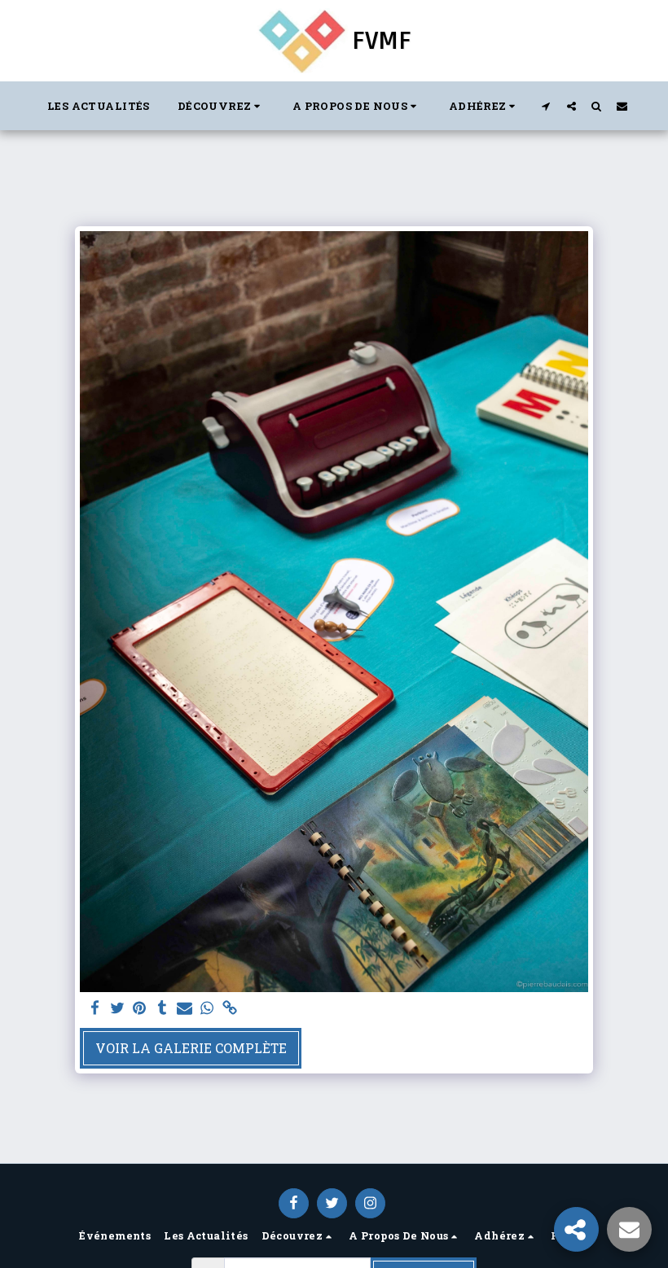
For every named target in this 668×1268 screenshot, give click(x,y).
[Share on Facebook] (94, 1008)
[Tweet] (117, 1008)
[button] (221, 105)
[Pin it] (139, 1008)
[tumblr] (162, 1008)
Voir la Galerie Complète (191, 1047)
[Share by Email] (185, 1008)
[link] (230, 1008)
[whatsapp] (207, 1008)
